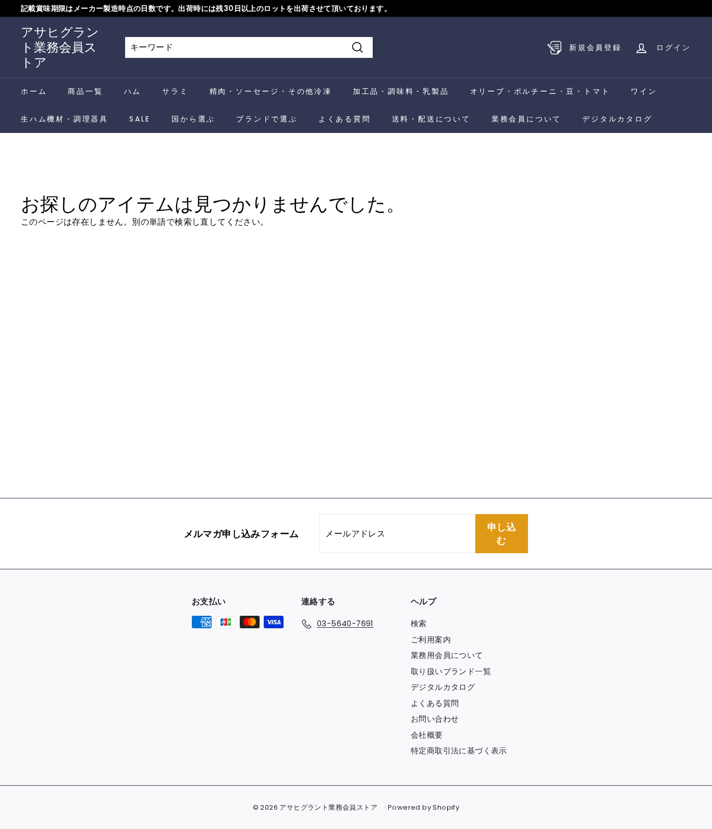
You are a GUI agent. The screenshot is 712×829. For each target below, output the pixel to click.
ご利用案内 (431, 639)
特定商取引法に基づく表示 (459, 750)
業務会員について (526, 119)
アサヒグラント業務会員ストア (60, 47)
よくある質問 (344, 119)
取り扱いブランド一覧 (451, 671)
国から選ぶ (193, 119)
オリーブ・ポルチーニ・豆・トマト (540, 91)
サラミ (175, 91)
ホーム (34, 91)
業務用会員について (447, 655)
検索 (419, 623)
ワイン (644, 91)
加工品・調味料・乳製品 (401, 91)
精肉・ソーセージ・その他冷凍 (271, 91)
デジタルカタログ (617, 119)
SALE (140, 119)
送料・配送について (431, 119)
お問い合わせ (435, 718)
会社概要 (427, 734)
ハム (133, 91)
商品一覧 (85, 91)
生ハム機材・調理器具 (64, 119)
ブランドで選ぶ (267, 119)
